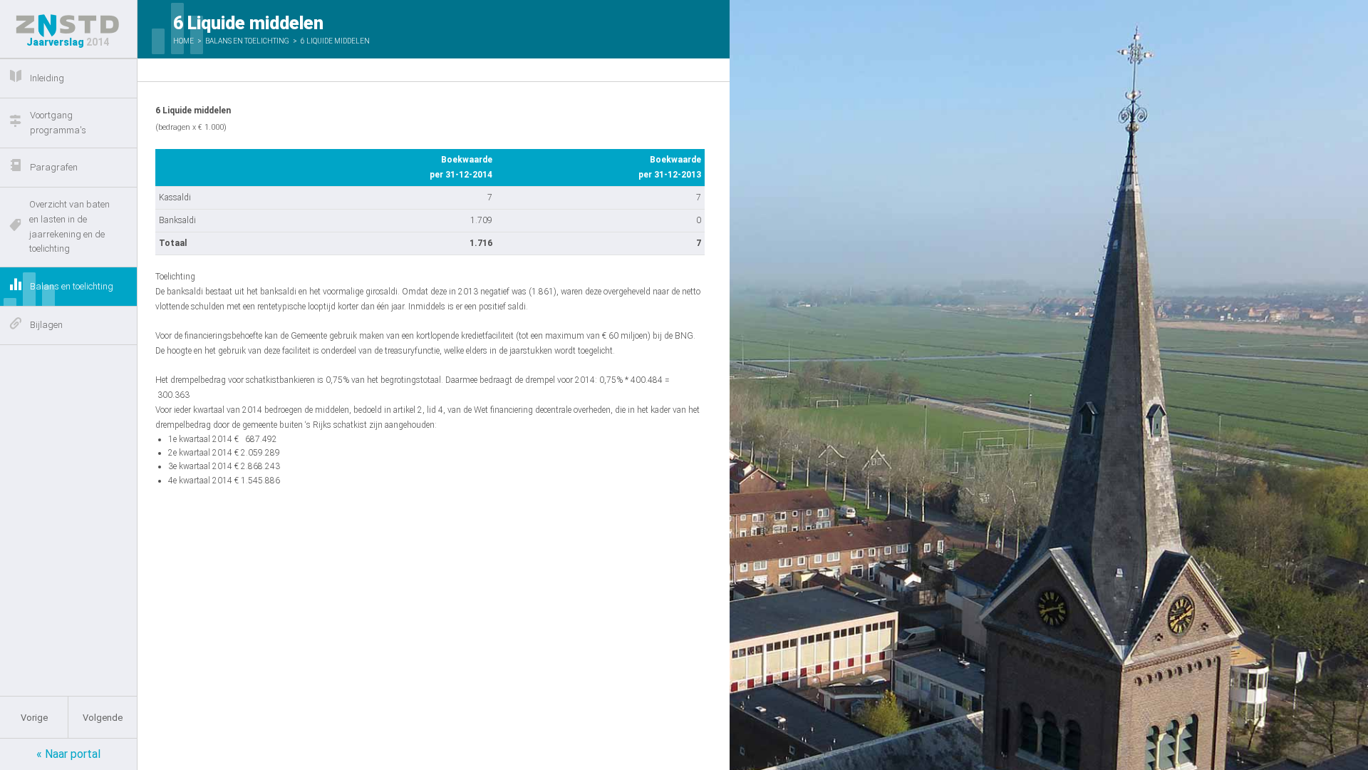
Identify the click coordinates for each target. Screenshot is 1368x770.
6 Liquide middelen (335, 41)
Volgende (103, 717)
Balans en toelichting (247, 41)
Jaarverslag (67, 42)
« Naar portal (68, 754)
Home (183, 41)
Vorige (34, 717)
